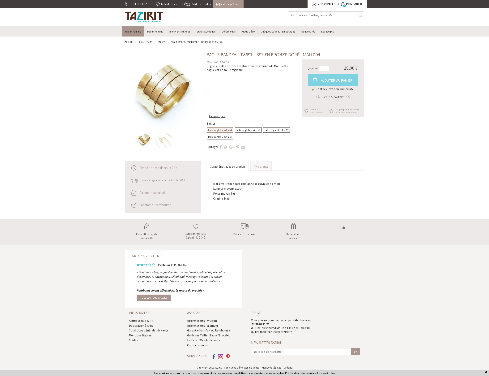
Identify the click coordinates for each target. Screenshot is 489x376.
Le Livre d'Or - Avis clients (203, 340)
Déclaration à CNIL (141, 325)
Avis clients (261, 166)
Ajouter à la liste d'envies (315, 111)
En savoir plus (217, 116)
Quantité (313, 68)
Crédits (133, 340)
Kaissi (166, 265)
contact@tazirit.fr (280, 332)
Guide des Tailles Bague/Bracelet (208, 335)
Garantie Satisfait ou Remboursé (208, 330)
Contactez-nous (197, 345)
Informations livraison (202, 320)
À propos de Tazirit (141, 320)
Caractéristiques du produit (227, 166)
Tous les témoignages (153, 297)
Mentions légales (140, 335)
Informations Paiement (202, 325)
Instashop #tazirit (230, 4)
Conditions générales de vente (148, 330)
